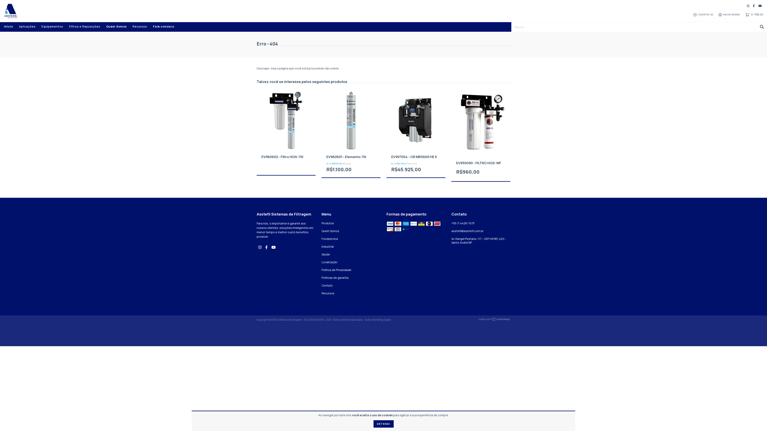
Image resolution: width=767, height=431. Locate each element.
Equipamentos (52, 26)
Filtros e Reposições (84, 26)
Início (8, 26)
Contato (327, 285)
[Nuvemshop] (494, 320)
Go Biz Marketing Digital (378, 319)
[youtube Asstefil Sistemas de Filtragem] (760, 6)
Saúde (326, 254)
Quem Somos (116, 26)
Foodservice (330, 239)
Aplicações (27, 26)
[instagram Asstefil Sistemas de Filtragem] (748, 6)
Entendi (383, 424)
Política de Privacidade (336, 270)
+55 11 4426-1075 (463, 223)
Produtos (328, 223)
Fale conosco (163, 26)
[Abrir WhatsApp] (757, 421)
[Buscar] (761, 26)
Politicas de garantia (335, 278)
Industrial (328, 246)
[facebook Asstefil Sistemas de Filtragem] (753, 6)
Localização (329, 262)
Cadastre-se (705, 14)
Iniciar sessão (731, 14)
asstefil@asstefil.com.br (467, 231)
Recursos (140, 26)
